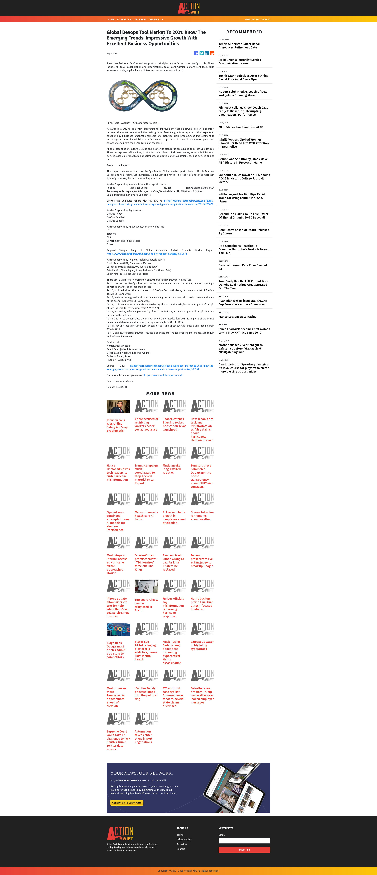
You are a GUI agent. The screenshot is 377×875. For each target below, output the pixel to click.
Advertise (182, 844)
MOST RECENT (125, 19)
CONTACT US (156, 19)
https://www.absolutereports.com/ (163, 375)
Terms (180, 834)
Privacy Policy (184, 839)
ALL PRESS (140, 19)
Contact (181, 849)
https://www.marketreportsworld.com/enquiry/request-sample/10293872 (147, 253)
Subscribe (244, 849)
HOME (111, 19)
